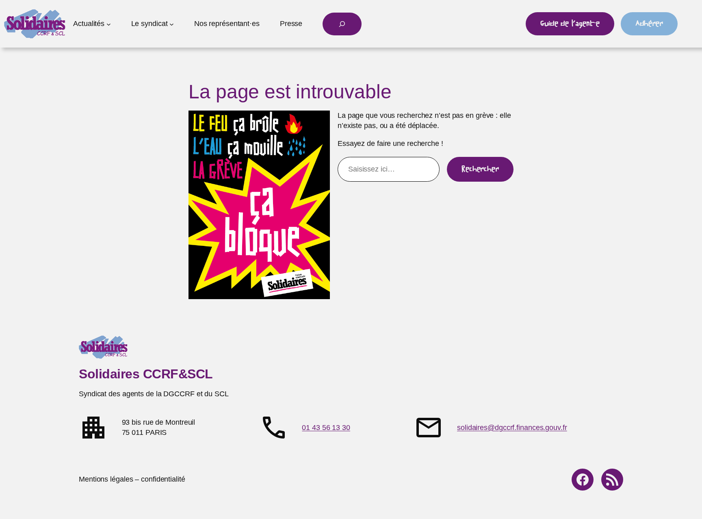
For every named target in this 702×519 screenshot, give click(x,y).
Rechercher (480, 169)
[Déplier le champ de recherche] (342, 24)
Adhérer (649, 23)
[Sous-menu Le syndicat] (171, 24)
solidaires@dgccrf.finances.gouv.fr (512, 427)
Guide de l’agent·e (569, 23)
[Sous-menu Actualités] (108, 24)
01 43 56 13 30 (326, 427)
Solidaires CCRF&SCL (146, 374)
